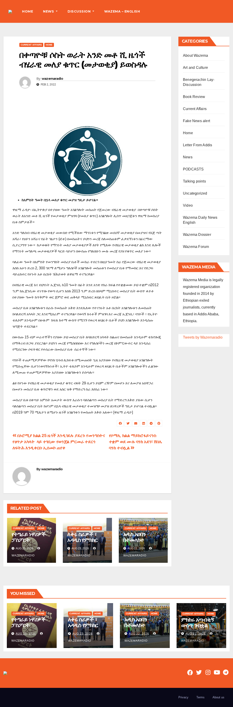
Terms (200, 697)
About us (218, 697)
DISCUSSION (80, 11)
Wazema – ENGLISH (122, 11)
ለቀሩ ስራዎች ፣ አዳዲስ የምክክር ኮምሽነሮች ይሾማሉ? (82, 543)
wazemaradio (52, 79)
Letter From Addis (197, 145)
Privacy (183, 697)
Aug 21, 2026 (195, 633)
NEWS (49, 11)
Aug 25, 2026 (26, 633)
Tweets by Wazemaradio (203, 337)
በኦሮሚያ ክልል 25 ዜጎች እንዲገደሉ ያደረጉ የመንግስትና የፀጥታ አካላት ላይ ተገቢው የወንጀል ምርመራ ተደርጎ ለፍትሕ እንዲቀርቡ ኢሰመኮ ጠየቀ (59, 441)
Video (188, 205)
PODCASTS (193, 169)
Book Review (194, 97)
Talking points (194, 181)
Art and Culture (195, 67)
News (187, 157)
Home (49, 45)
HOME (27, 11)
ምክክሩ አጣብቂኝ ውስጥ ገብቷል (197, 622)
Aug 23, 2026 (82, 633)
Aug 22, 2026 (139, 633)
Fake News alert (196, 121)
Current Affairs (31, 45)
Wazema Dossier (197, 235)
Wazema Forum (196, 247)
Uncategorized (195, 193)
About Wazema (195, 55)
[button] (226, 11)
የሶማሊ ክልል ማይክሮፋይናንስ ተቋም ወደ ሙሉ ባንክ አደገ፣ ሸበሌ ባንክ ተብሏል (135, 441)
